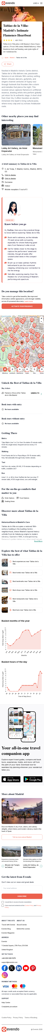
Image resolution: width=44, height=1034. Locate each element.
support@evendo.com (9, 962)
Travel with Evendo (8, 925)
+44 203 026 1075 (9, 958)
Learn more (28, 301)
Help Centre (6, 1002)
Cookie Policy (29, 905)
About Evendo (22, 925)
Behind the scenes (23, 929)
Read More (38, 541)
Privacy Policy (18, 1017)
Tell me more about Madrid (22, 837)
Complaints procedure (9, 1006)
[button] (22, 343)
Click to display (10, 175)
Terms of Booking (31, 1017)
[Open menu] (41, 3)
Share (9, 64)
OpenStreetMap (6, 316)
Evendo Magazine (8, 933)
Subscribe (22, 896)
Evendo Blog (6, 929)
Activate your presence (22, 306)
